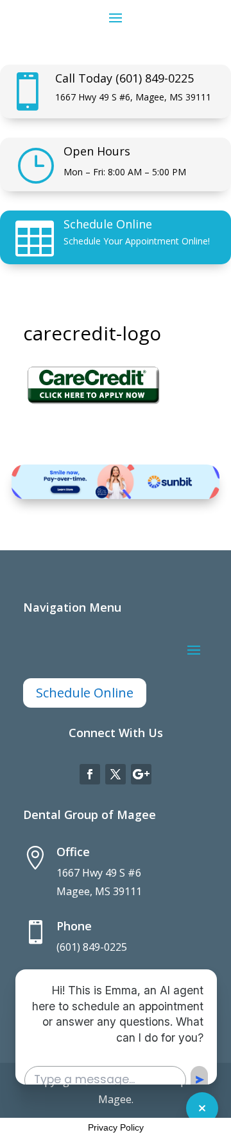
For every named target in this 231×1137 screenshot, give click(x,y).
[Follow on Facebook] (90, 774)
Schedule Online (108, 224)
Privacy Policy (116, 1127)
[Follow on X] (115, 774)
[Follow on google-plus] (141, 774)
